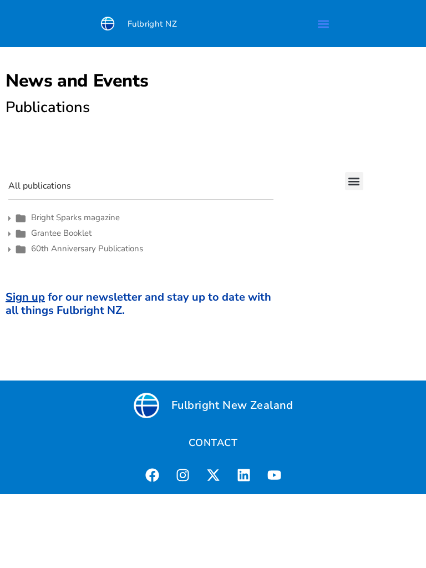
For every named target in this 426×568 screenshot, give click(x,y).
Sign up (25, 297)
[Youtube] (274, 475)
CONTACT (213, 442)
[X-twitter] (213, 475)
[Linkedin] (243, 475)
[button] (323, 23)
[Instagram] (182, 475)
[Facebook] (152, 475)
